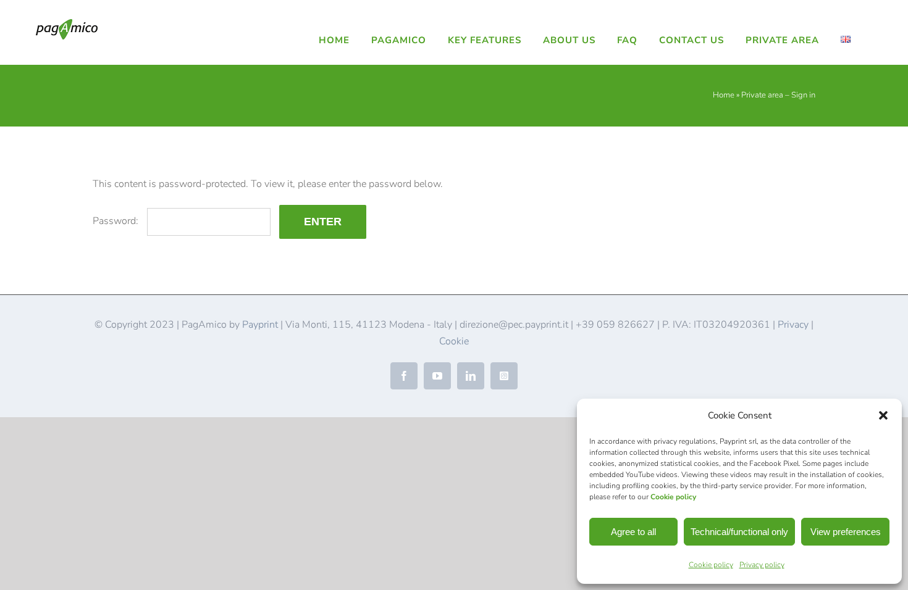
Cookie (454, 341)
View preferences (845, 531)
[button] (883, 415)
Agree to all (633, 531)
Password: (117, 221)
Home (723, 95)
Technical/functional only (739, 531)
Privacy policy (761, 565)
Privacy (793, 324)
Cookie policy (673, 497)
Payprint (260, 324)
